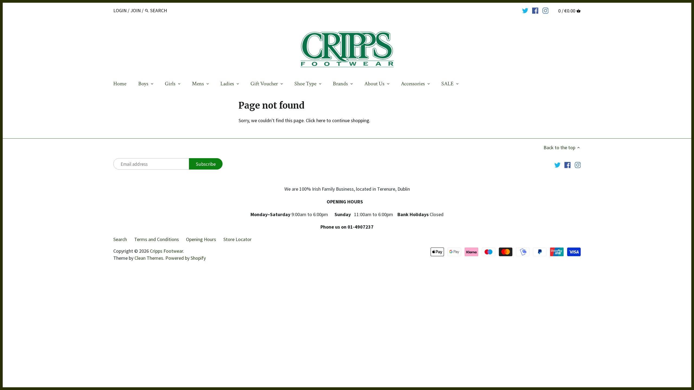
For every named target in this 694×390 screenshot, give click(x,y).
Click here (315, 120)
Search (120, 239)
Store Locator (237, 239)
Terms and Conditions (156, 239)
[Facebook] (535, 10)
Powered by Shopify (185, 258)
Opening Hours (201, 239)
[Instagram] (545, 10)
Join (135, 10)
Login (120, 10)
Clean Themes (148, 258)
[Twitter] (525, 10)
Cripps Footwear (166, 251)
